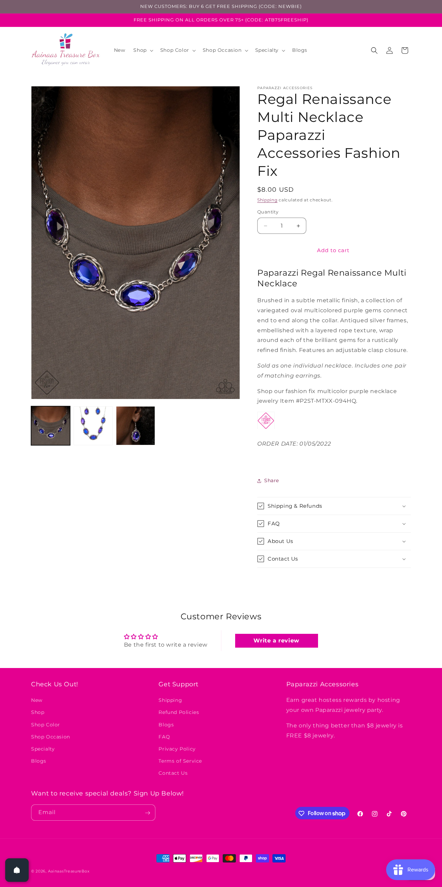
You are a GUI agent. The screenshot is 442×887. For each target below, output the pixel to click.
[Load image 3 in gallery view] (135, 425)
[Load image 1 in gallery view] (50, 425)
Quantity (267, 212)
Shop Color (45, 724)
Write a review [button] (276, 641)
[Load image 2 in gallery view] (93, 425)
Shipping (267, 199)
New (36, 700)
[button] (142, 50)
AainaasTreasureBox (69, 871)
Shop (37, 712)
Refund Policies (178, 712)
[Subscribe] (147, 813)
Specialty (43, 749)
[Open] (17, 870)
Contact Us (173, 773)
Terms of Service (180, 761)
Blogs (38, 761)
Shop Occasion (50, 736)
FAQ (164, 736)
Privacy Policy (176, 749)
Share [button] (271, 480)
